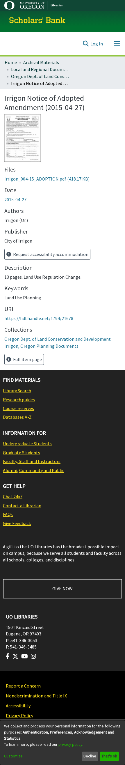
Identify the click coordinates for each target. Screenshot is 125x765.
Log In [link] (96, 44)
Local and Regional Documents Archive (40, 69)
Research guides (19, 399)
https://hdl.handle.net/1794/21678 (38, 318)
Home (11, 62)
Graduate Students (21, 452)
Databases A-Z (17, 417)
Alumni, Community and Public (33, 470)
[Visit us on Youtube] (24, 656)
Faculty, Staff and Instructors (31, 461)
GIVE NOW (62, 588)
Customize (13, 756)
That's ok (109, 756)
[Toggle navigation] (117, 43)
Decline (89, 756)
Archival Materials (41, 62)
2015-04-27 (15, 199)
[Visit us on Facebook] (8, 656)
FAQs (8, 514)
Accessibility (18, 706)
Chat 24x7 (12, 496)
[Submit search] (85, 43)
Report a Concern (23, 686)
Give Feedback (17, 523)
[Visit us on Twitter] (15, 656)
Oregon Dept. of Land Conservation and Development (40, 76)
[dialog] (62, 742)
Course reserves (18, 408)
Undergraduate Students (27, 443)
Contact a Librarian (22, 505)
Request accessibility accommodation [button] (50, 254)
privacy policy (70, 744)
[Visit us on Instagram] (33, 656)
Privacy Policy (19, 715)
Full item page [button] (27, 359)
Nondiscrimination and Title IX (36, 696)
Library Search (17, 390)
